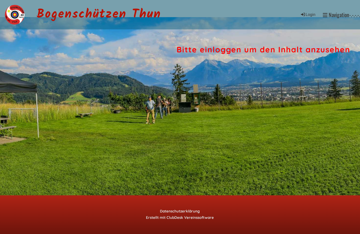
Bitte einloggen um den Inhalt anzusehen (263, 49)
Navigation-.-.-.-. (343, 15)
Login (310, 14)
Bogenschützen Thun (99, 15)
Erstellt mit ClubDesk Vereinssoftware (180, 217)
